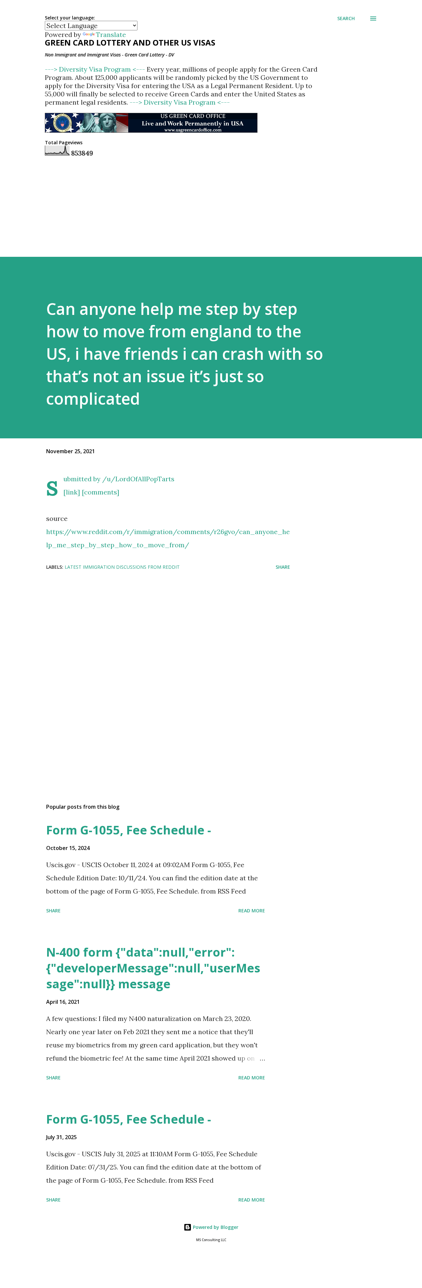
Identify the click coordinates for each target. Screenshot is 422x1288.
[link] (71, 492)
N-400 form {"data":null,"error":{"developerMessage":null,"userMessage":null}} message (153, 968)
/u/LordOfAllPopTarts (138, 479)
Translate (111, 34)
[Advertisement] (157, 628)
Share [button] (283, 567)
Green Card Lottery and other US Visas (130, 42)
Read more (251, 910)
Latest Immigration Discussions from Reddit (122, 567)
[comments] (100, 492)
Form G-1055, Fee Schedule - (128, 830)
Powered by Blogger (215, 1227)
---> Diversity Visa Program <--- (96, 69)
